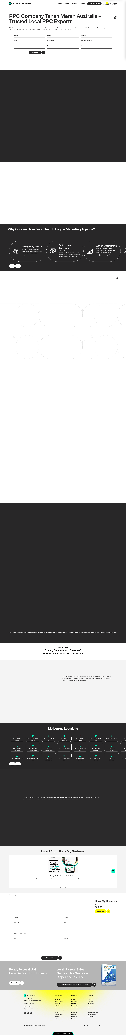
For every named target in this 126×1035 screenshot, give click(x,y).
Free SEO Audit (91, 1003)
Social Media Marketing (59, 1010)
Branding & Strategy (59, 1014)
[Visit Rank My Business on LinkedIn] (101, 907)
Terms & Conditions (92, 1014)
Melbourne (27, 1009)
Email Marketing (58, 1016)
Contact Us (82, 3)
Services (60, 3)
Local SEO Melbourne (59, 1001)
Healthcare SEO (74, 1001)
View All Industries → (75, 1018)
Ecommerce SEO (74, 1005)
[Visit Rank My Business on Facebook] (98, 907)
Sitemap (100, 1025)
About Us (74, 3)
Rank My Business (27, 1025)
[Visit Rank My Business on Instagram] (96, 907)
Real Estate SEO (74, 1007)
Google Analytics (91, 1010)
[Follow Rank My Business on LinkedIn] (31, 1013)
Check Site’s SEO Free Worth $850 (63, 1033)
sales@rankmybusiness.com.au (110, 4)
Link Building (57, 1005)
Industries (67, 3)
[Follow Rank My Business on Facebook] (28, 1013)
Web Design (57, 1012)
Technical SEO (57, 1003)
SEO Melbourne (91, 1007)
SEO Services (57, 999)
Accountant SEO (74, 1010)
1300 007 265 (112, 3)
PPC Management (58, 1007)
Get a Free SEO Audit (94, 3)
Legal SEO (73, 1003)
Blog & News (90, 1001)
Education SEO (74, 1012)
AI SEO (56, 1018)
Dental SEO (73, 999)
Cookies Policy (95, 1025)
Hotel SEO (73, 1014)
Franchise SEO (74, 1016)
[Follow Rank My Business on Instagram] (25, 1013)
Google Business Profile (93, 1012)
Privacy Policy (91, 1016)
